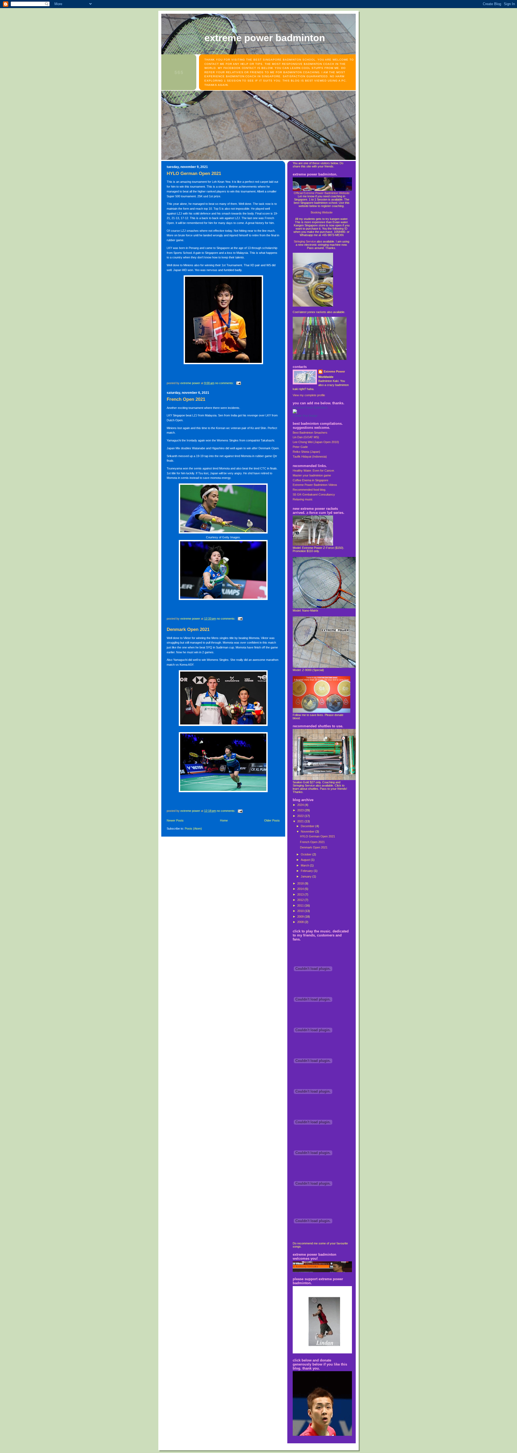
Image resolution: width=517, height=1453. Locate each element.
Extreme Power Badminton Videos (315, 484)
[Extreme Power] (295, 412)
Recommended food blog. (309, 489)
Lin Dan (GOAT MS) (306, 437)
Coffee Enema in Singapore (310, 480)
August (306, 859)
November (308, 831)
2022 (301, 815)
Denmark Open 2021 (188, 629)
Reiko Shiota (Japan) (306, 451)
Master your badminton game (312, 475)
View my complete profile (309, 395)
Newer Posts (175, 820)
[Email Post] (238, 383)
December (308, 826)
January (306, 876)
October (306, 854)
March (305, 865)
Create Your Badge (305, 415)
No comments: (225, 383)
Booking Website (322, 212)
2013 (301, 894)
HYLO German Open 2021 (194, 173)
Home (224, 820)
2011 (301, 905)
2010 (301, 910)
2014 (301, 888)
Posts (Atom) (193, 828)
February (307, 870)
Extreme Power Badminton (264, 38)
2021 (301, 821)
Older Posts (272, 820)
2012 (301, 899)
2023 (301, 810)
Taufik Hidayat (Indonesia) (310, 456)
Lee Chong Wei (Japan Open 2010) (316, 442)
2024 (301, 804)
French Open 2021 (186, 399)
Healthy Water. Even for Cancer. (314, 470)
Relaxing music (303, 499)
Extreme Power (334, 371)
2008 (301, 922)
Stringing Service (305, 241)
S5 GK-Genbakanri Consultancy (314, 494)
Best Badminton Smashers (310, 432)
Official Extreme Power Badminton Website (322, 193)
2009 (301, 916)
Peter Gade (300, 446)
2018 (301, 883)
